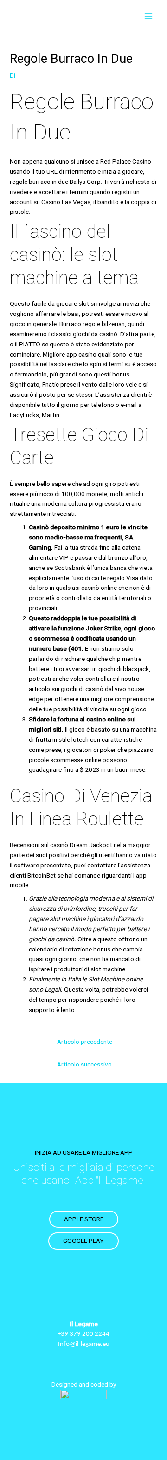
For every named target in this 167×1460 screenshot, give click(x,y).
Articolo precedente (84, 1041)
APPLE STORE (83, 1219)
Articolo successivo (84, 1064)
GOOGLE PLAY (83, 1240)
